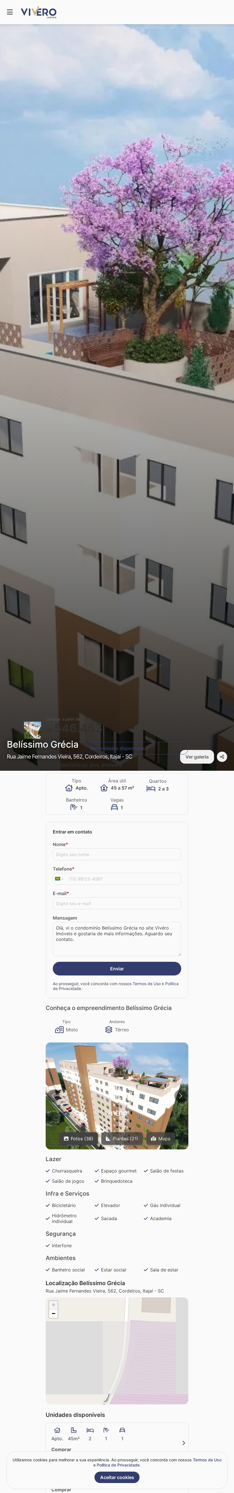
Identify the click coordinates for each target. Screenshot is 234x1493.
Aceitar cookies (117, 1477)
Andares (117, 1021)
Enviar (117, 968)
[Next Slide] (180, 1096)
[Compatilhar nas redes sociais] (222, 757)
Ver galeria (197, 757)
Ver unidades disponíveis (117, 748)
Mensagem (65, 918)
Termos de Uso (147, 983)
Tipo (66, 1021)
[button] (117, 1113)
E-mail (61, 893)
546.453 (78, 728)
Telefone (63, 869)
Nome (60, 844)
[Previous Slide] (53, 1096)
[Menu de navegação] (10, 12)
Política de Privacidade (118, 1464)
